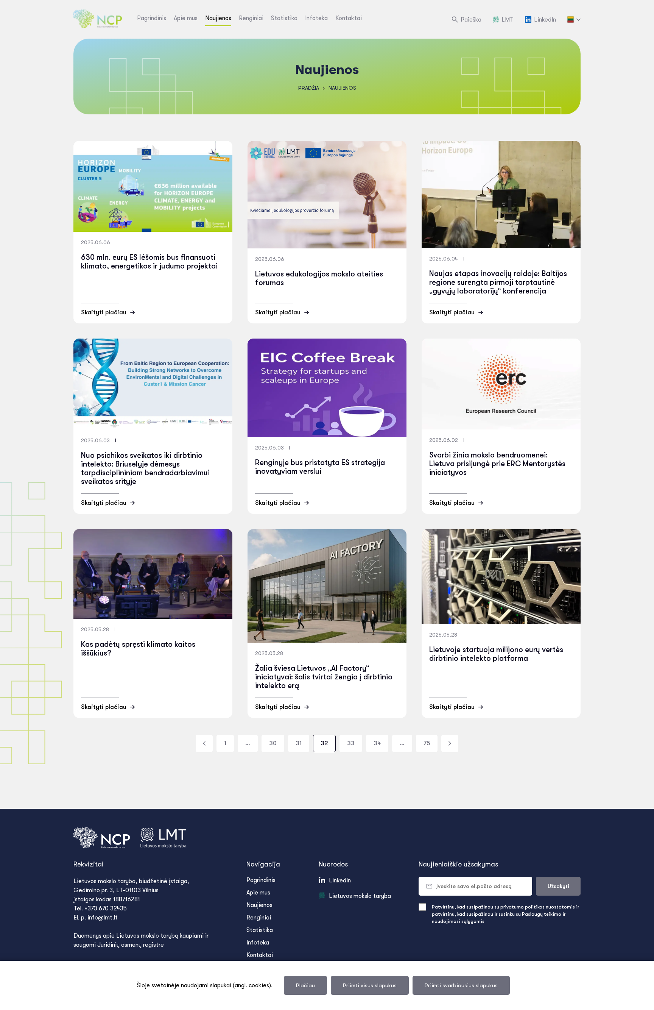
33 (351, 743)
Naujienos (218, 18)
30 (273, 743)
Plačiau (305, 985)
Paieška (471, 19)
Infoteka (316, 18)
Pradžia (308, 88)
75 (427, 743)
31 (299, 743)
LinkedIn (545, 19)
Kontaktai (348, 18)
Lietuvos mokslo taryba (360, 896)
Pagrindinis (151, 18)
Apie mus (186, 18)
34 (377, 743)
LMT (507, 19)
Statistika (284, 18)
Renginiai (251, 18)
